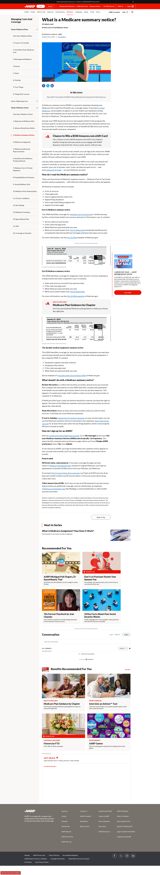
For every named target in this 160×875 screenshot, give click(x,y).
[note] (76, 267)
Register (120, 6)
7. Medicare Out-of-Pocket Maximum (22, 169)
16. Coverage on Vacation (22, 233)
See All (127, 669)
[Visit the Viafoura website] (89, 659)
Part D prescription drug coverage (65, 473)
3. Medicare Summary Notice (23, 135)
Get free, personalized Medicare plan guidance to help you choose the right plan (80, 309)
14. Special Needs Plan (21, 219)
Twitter (48, 86)
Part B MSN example (75, 296)
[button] (132, 12)
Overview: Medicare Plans (22, 36)
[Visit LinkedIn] (133, 856)
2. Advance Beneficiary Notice (24, 128)
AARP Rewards (66, 831)
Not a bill (50, 97)
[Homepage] (30, 6)
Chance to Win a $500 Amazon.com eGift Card (80, 135)
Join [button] (40, 6)
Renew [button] (50, 6)
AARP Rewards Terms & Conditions (35, 859)
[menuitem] (26, 13)
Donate (63, 816)
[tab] (47, 648)
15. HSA (16, 226)
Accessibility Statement (70, 855)
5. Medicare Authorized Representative (21, 150)
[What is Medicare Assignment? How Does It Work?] (120, 535)
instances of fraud (53, 170)
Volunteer (64, 821)
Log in (111, 634)
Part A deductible (77, 230)
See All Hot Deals (50, 766)
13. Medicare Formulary (21, 212)
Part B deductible (77, 291)
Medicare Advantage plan (60, 465)
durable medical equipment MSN (72, 375)
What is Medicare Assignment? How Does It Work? (68, 531)
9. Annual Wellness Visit (21, 184)
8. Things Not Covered (21, 94)
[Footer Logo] (39, 811)
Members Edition (95, 6)
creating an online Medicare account (64, 435)
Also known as (101, 97)
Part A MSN (72, 237)
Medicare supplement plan (54, 489)
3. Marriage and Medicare (22, 59)
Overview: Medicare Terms (23, 114)
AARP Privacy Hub (39, 855)
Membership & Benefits (67, 6)
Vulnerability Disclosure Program (78, 859)
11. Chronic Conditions (21, 198)
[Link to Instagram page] (127, 856)
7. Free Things (18, 87)
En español (62, 37)
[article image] (125, 12)
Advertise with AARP (105, 811)
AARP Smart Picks (82, 6)
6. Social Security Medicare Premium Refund (22, 159)
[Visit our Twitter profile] (121, 856)
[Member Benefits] (46, 669)
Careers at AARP (104, 816)
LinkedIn (52, 86)
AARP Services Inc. (104, 831)
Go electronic (89, 97)
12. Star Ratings (18, 205)
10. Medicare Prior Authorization (25, 191)
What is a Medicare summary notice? (79, 19)
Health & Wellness (60, 302)
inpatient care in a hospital (81, 214)
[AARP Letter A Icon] (47, 305)
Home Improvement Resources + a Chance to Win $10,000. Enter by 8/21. (78, 1)
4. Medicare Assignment (21, 142)
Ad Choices (28, 862)
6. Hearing (16, 80)
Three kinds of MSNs (62, 97)
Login (129, 6)
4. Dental (16, 66)
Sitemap (27, 855)
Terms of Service (54, 855)
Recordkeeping (77, 97)
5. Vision (16, 73)
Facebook (44, 86)
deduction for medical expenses (71, 418)
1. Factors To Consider (21, 43)
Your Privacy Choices (42, 862)
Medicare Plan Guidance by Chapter (74, 305)
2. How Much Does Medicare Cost (23, 51)
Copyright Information (57, 859)
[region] (86, 647)
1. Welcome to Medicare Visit (23, 121)
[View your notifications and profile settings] (129, 648)
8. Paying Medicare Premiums (24, 177)
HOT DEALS (49, 758)
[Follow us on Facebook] (114, 856)
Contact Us (83, 811)
